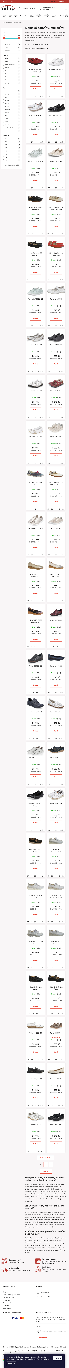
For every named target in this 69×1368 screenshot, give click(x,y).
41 (12, 154)
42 (12, 157)
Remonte (12, 80)
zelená (12, 118)
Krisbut (12, 71)
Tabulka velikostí (8, 1297)
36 (12, 139)
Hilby (12, 61)
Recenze (5, 2)
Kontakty (6, 1306)
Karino (12, 68)
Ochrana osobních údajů (58, 1347)
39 (12, 148)
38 (12, 145)
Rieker (12, 83)
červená (12, 109)
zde (47, 1359)
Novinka (12, 50)
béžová (12, 106)
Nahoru (46, 1171)
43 (12, 160)
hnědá (12, 94)
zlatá (12, 121)
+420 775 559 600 (50, 9)
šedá (12, 115)
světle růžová (12, 128)
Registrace (62, 2)
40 (12, 151)
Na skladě (12, 44)
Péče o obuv (7, 1300)
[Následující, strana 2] (45, 1164)
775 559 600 (45, 1297)
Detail (35, 89)
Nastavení (11, 1364)
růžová (12, 103)
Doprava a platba (8, 1303)
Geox (12, 58)
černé (12, 131)
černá (12, 91)
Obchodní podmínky (43, 1347)
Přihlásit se (43, 1338)
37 (12, 142)
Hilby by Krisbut (12, 65)
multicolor (12, 125)
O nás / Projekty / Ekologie (11, 1295)
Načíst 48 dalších (46, 1158)
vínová (12, 112)
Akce (12, 47)
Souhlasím (57, 1358)
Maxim (12, 77)
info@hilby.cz (45, 1293)
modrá (12, 100)
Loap (12, 74)
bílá (12, 97)
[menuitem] (4, 16)
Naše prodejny (7, 1308)
